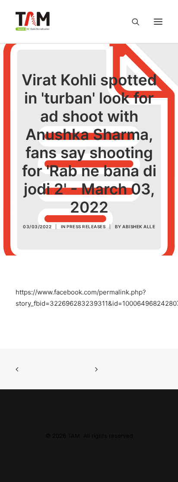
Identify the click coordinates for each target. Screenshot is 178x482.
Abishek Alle (138, 226)
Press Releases (86, 226)
